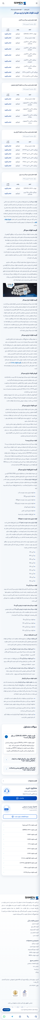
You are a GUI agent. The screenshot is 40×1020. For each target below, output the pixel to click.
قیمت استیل (35, 924)
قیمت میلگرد (35, 944)
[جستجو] (3, 3)
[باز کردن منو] (37, 3)
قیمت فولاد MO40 (34, 955)
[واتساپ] (4, 1016)
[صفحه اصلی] (20, 1016)
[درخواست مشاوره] (36, 1016)
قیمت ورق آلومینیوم (33, 950)
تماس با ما (36, 966)
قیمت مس (36, 936)
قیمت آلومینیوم (34, 930)
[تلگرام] (12, 1016)
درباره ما (36, 969)
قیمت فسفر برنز (35, 933)
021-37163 (32, 986)
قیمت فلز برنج (35, 927)
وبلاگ (37, 972)
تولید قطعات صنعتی (33, 963)
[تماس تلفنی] (28, 1016)
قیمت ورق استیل (34, 947)
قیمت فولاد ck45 (34, 952)
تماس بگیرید (8, 34)
